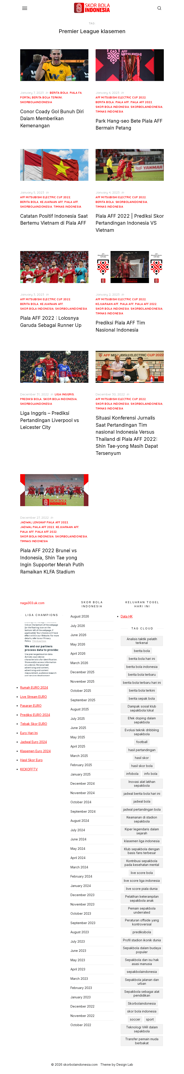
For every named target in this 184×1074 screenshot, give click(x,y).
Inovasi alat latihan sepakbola (142, 784)
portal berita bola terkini (41, 97)
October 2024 (80, 802)
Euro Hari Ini (29, 733)
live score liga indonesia (142, 880)
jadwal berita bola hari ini (142, 793)
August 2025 (79, 709)
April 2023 (77, 969)
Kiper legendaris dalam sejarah (142, 831)
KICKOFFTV (29, 769)
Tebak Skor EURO (33, 724)
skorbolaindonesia (36, 102)
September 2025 (82, 700)
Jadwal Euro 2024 (33, 742)
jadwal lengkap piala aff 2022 (44, 522)
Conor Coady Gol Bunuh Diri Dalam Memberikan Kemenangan (52, 118)
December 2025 (82, 672)
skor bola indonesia (112, 107)
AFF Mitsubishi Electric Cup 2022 (121, 97)
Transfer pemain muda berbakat (141, 1041)
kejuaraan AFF (51, 202)
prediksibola (142, 932)
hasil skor (142, 758)
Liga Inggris (64, 394)
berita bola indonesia (142, 667)
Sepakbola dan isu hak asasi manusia (142, 962)
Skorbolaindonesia (142, 1003)
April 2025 (77, 746)
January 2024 (80, 886)
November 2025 (82, 681)
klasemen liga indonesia (142, 841)
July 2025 (77, 718)
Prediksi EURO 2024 (35, 715)
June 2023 (78, 951)
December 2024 (82, 783)
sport (150, 1019)
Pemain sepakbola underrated (142, 910)
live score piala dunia (142, 889)
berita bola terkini (142, 690)
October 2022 (80, 1025)
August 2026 (79, 616)
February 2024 (81, 876)
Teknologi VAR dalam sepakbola (142, 1029)
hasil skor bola (142, 766)
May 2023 (77, 960)
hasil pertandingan (142, 750)
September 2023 (82, 923)
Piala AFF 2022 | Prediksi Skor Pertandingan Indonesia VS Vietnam (130, 223)
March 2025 (79, 756)
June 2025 (78, 728)
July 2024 (77, 830)
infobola (132, 774)
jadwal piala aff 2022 (37, 527)
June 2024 (78, 839)
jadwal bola (142, 801)
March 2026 (79, 663)
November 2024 (82, 793)
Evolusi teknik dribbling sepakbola (142, 732)
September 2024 (83, 811)
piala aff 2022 (141, 102)
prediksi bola (31, 399)
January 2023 (80, 997)
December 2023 (82, 895)
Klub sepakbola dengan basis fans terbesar (142, 851)
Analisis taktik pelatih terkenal (142, 641)
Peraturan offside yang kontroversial (142, 922)
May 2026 (77, 644)
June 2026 (78, 635)
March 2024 (79, 867)
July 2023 (77, 941)
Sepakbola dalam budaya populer (142, 950)
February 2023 (81, 988)
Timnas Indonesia (109, 111)
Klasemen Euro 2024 (35, 751)
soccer (135, 1019)
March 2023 (79, 978)
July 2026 (77, 626)
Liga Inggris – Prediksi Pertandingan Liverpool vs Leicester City (49, 420)
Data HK (127, 616)
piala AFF (122, 102)
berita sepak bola (142, 698)
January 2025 (80, 774)
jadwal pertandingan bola (142, 809)
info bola (150, 774)
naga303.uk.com (32, 603)
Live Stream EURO (33, 697)
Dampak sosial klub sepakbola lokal (142, 708)
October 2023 (80, 913)
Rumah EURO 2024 (34, 687)
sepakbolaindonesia (142, 972)
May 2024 (77, 848)
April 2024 (77, 858)
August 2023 (79, 932)
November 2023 (82, 904)
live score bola (142, 873)
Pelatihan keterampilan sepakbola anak (142, 898)
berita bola (59, 92)
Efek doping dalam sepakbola (142, 720)
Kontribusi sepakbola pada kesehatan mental (142, 863)
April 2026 (77, 653)
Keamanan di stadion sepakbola (142, 819)
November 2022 (82, 1016)
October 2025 (80, 691)
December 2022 (82, 1006)
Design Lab (124, 1064)
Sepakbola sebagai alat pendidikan (141, 993)
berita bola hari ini (142, 659)
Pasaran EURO (31, 705)
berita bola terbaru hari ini (142, 682)
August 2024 (79, 821)
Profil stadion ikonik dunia (142, 940)
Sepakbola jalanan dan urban (142, 982)
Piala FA (76, 92)
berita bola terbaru (142, 674)
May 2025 (77, 737)
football (141, 742)
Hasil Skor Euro (31, 760)
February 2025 (81, 765)
